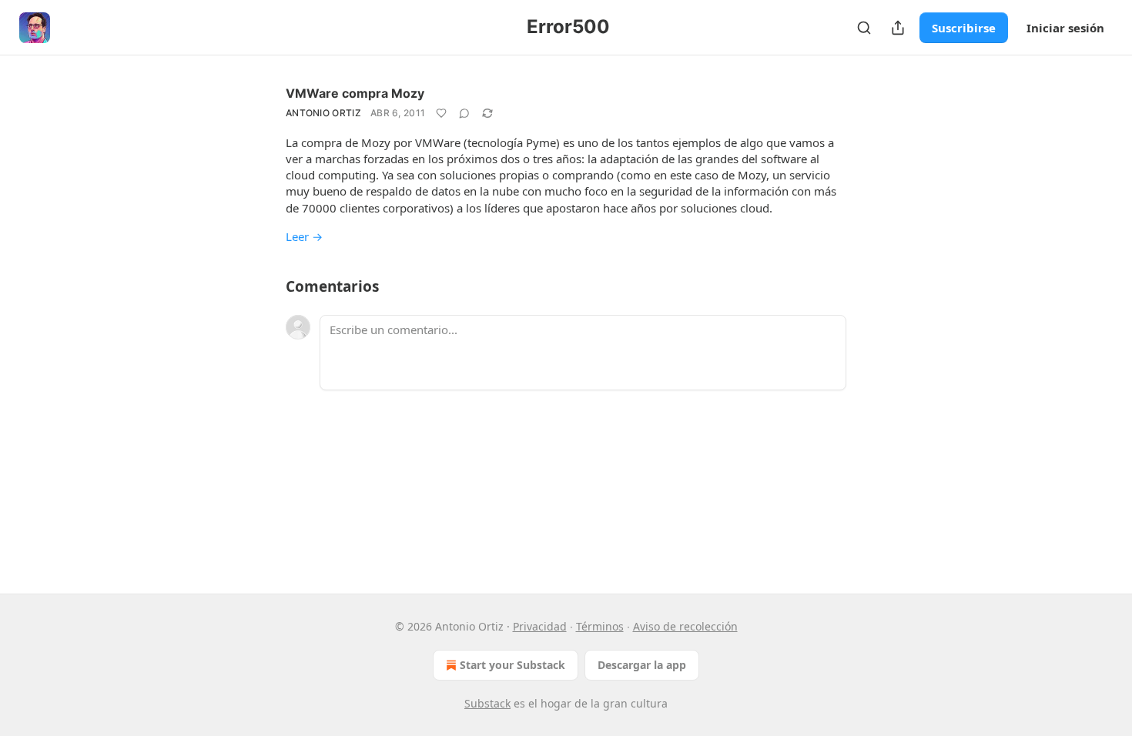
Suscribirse (964, 27)
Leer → (304, 236)
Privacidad (540, 626)
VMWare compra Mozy (355, 93)
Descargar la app (642, 664)
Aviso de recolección (685, 626)
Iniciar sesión (1065, 27)
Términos (600, 626)
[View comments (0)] (464, 113)
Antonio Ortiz (323, 113)
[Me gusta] (441, 113)
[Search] (864, 27)
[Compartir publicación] (897, 27)
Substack (487, 703)
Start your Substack (512, 664)
